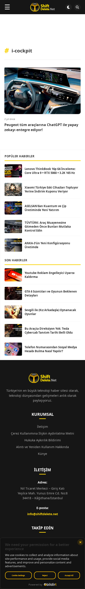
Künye (42, 454)
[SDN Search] (77, 7)
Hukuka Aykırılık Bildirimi (42, 440)
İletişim (42, 426)
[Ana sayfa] (42, 7)
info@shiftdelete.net (42, 514)
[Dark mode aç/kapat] (68, 7)
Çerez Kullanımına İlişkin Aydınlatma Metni (42, 433)
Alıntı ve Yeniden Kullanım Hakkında (42, 447)
